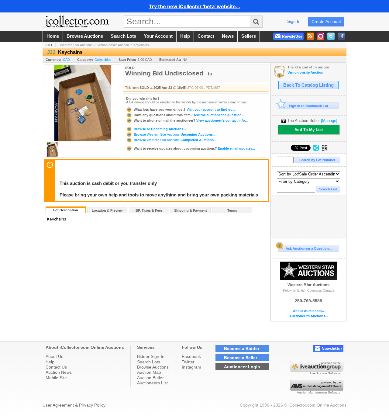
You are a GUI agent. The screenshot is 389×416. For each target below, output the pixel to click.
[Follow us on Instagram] (320, 36)
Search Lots (148, 361)
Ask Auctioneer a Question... (309, 248)
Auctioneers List (152, 382)
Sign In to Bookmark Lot (308, 106)
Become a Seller (240, 357)
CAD (66, 59)
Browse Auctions (153, 367)
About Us (54, 356)
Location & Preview (107, 210)
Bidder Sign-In (150, 356)
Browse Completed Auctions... (174, 140)
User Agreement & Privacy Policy (74, 405)
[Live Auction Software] (316, 370)
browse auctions (85, 36)
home (52, 36)
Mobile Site (56, 377)
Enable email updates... (194, 148)
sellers (248, 36)
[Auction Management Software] (316, 389)
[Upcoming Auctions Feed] (310, 36)
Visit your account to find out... (185, 109)
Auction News (59, 372)
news (228, 36)
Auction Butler (150, 377)
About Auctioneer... (308, 311)
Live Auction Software (325, 373)
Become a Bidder (241, 348)
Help (50, 361)
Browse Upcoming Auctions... (159, 129)
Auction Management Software (318, 392)
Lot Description (65, 210)
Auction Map (149, 372)
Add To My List (308, 129)
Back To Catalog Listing (308, 85)
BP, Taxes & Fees (149, 210)
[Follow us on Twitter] (331, 36)
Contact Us (56, 367)
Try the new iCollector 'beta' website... (194, 6)
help (185, 36)
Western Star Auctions (76, 45)
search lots (123, 36)
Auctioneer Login (242, 366)
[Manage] (329, 120)
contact (206, 36)
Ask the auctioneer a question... (189, 115)
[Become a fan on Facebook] (341, 36)
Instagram (191, 367)
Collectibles (103, 59)
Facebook (191, 356)
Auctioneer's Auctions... (308, 316)
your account (158, 36)
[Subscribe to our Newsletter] (288, 36)
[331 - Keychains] (52, 155)
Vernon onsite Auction (113, 45)
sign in (294, 21)
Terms (232, 210)
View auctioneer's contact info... (191, 120)
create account (326, 21)
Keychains (141, 45)
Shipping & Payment (190, 210)
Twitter (188, 361)
